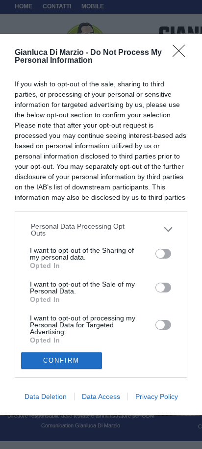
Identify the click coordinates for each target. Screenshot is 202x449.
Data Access (101, 396)
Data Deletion (46, 396)
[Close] (182, 54)
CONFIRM (61, 360)
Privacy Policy (156, 396)
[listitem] (101, 230)
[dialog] (101, 224)
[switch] (163, 254)
